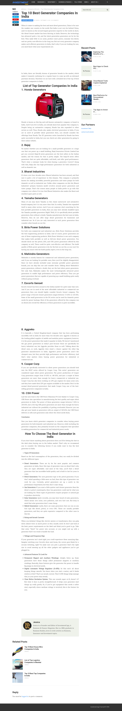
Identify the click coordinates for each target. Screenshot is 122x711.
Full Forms (78, 2)
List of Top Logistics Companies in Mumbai (32, 661)
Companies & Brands (33, 9)
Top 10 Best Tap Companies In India (35, 674)
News (86, 2)
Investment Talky (86, 128)
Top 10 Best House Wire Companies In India (33, 648)
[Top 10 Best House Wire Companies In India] (17, 651)
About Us (94, 2)
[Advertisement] (50, 60)
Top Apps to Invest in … (100, 111)
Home (33, 2)
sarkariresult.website (87, 132)
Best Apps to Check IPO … (100, 67)
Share (16, 14)
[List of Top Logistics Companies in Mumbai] (17, 664)
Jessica (38, 20)
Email (16, 24)
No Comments (55, 20)
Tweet (16, 16)
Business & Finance (65, 2)
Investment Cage (95, 707)
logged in (25, 696)
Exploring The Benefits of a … (99, 53)
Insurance (41, 2)
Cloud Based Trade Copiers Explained (100, 82)
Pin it (16, 19)
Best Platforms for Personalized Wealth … (100, 97)
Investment (51, 2)
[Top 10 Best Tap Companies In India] (17, 677)
